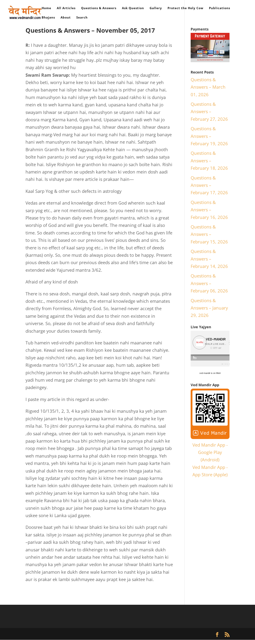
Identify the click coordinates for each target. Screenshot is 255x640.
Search (82, 17)
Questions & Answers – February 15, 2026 (209, 234)
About (66, 17)
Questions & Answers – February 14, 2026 (209, 258)
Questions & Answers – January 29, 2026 (209, 307)
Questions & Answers (98, 8)
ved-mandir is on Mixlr (210, 373)
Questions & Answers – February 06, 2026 (209, 283)
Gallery (156, 8)
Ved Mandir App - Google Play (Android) (210, 452)
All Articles (66, 8)
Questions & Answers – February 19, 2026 (209, 135)
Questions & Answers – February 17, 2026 (209, 185)
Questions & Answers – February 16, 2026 (209, 209)
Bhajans (48, 17)
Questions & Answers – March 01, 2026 (208, 86)
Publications (219, 8)
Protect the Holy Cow (185, 8)
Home (46, 8)
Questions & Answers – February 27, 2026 (209, 111)
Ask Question (133, 8)
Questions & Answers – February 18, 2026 (209, 160)
